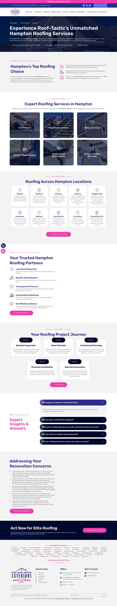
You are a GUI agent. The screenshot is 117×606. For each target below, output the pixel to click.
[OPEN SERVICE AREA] (61, 11)
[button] (73, 403)
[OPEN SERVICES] (42, 11)
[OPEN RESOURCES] (85, 11)
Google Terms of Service (80, 599)
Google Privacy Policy (62, 599)
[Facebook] (84, 5)
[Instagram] (87, 5)
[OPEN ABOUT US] (33, 11)
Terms (104, 595)
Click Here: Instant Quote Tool (58, 2)
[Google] (90, 5)
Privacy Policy (75, 595)
